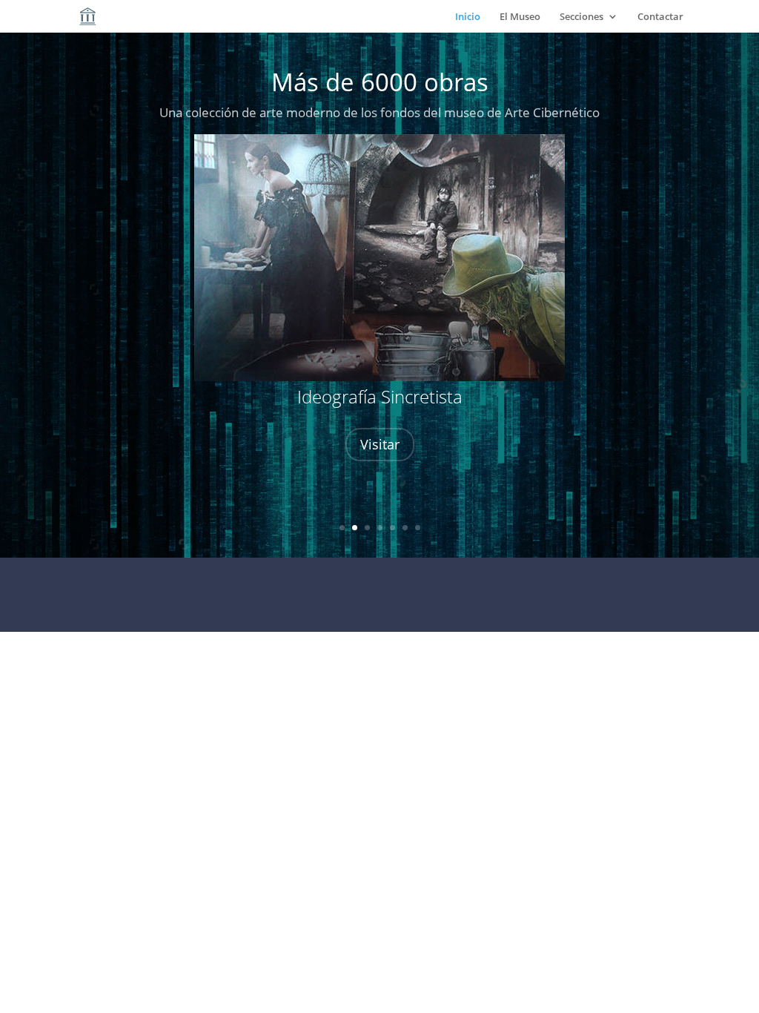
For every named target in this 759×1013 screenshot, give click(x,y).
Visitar (380, 444)
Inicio (467, 17)
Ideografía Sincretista (380, 396)
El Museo (520, 17)
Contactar (660, 17)
